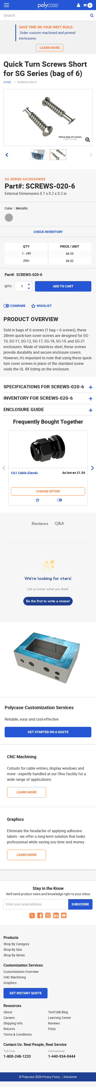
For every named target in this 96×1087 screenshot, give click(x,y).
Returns (9, 1029)
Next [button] (92, 468)
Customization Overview (21, 971)
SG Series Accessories (25, 179)
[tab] (48, 398)
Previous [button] (3, 468)
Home (7, 82)
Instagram (48, 915)
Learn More (27, 792)
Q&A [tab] (59, 523)
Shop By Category (16, 944)
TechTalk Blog (58, 1012)
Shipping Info (13, 1023)
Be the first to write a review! (48, 601)
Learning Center (59, 1017)
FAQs (52, 1029)
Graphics (10, 983)
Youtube (64, 915)
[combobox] (48, 15)
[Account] (78, 4)
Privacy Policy (51, 1077)
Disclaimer (70, 1077)
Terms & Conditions (17, 1034)
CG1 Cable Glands (24, 473)
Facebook (40, 915)
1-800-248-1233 (17, 1056)
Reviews (54, 1023)
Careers (9, 1017)
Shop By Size (12, 949)
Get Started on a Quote (48, 732)
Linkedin (56, 915)
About (7, 1012)
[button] (6, 154)
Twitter (32, 915)
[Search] (91, 15)
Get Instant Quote (26, 993)
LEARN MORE (50, 47)
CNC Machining (14, 977)
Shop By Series (14, 955)
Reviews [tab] (40, 523)
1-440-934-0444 (61, 1056)
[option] (48, 468)
